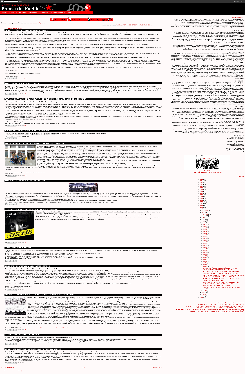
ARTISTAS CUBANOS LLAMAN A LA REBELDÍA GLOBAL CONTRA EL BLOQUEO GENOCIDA (217, 312)
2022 (201, 184)
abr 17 (205, 245)
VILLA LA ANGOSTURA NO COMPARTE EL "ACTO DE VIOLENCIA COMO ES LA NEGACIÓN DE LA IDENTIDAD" (45, 99)
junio (203, 219)
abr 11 (205, 254)
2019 (201, 189)
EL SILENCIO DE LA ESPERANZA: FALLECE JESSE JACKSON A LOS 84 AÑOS (221, 305)
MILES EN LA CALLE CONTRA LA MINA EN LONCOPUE (25, 180)
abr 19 (205, 242)
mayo (203, 221)
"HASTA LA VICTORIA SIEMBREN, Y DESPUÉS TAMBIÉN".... (122, 25)
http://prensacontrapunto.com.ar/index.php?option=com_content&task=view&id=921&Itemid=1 (47, 327)
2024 (201, 181)
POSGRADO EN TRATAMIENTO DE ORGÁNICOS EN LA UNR (27, 130)
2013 (201, 200)
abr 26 (205, 231)
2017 (201, 193)
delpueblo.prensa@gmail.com (37, 23)
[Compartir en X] (12, 78)
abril (203, 223)
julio (203, 217)
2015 (201, 196)
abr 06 (205, 261)
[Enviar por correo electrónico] (8, 78)
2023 (201, 182)
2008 (201, 297)
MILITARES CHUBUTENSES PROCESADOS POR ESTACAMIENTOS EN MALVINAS (35, 143)
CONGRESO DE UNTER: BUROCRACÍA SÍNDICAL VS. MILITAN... (222, 287)
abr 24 (205, 233)
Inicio (83, 367)
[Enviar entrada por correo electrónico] (6, 78)
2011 (201, 203)
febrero (204, 294)
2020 (201, 188)
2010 (201, 205)
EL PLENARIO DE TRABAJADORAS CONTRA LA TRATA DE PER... (222, 278)
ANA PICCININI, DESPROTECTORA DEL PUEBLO (23, 83)
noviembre (205, 210)
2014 (201, 198)
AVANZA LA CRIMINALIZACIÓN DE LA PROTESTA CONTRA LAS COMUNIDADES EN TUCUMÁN (40, 295)
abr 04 (205, 264)
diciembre (205, 209)
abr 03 (205, 266)
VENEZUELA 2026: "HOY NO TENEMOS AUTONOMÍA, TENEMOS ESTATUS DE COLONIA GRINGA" (215, 306)
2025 (201, 179)
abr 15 (205, 249)
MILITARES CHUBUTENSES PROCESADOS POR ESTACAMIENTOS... (223, 275)
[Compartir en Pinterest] (16, 78)
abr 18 (205, 243)
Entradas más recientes (7, 367)
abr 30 (205, 224)
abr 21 (205, 238)
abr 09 (205, 256)
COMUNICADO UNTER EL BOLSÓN (18, 247)
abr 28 (205, 228)
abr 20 (205, 240)
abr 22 (205, 236)
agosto (204, 216)
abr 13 (205, 252)
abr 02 (205, 289)
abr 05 (205, 263)
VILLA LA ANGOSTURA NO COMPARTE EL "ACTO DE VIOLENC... (222, 271)
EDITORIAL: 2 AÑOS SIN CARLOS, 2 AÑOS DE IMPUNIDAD (26, 30)
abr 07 (205, 259)
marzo (204, 292)
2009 (201, 207)
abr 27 (205, 229)
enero (203, 296)
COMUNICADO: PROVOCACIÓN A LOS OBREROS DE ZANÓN (27, 266)
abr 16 (205, 247)
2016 (201, 195)
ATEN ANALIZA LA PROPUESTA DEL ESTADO (22, 335)
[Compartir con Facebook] (14, 78)
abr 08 (205, 257)
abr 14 (205, 250)
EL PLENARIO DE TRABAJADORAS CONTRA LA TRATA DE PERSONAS (31, 209)
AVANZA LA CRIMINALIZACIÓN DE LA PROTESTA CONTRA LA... (221, 284)
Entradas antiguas (157, 367)
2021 (201, 186)
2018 (201, 191)
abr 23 (205, 235)
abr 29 (205, 226)
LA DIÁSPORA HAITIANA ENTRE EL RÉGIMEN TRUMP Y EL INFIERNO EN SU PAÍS (219, 307)
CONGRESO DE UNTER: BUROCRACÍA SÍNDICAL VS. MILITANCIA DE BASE (33, 349)
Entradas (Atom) (17, 371)
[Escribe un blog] (10, 78)
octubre (204, 212)
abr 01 (205, 291)
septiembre (205, 214)
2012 (201, 202)
